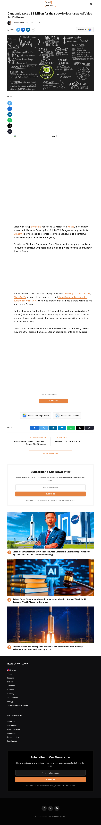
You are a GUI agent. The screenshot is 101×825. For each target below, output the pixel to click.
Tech (9, 674)
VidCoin (86, 293)
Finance (10, 678)
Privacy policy (13, 737)
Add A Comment (50, 453)
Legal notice (12, 741)
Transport (11, 686)
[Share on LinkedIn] (28, 30)
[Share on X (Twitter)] (18, 30)
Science (10, 690)
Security (10, 694)
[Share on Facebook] (23, 30)
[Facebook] (9, 108)
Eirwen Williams (18, 23)
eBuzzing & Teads (73, 293)
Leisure (10, 682)
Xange (71, 227)
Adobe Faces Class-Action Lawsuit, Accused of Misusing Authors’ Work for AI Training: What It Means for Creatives (49, 600)
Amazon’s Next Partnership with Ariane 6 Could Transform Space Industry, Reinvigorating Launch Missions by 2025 (48, 648)
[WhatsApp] (9, 120)
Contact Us (11, 733)
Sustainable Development (17, 705)
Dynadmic (36, 227)
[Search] (91, 4)
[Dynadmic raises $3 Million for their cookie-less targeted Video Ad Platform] (50, 63)
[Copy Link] (9, 131)
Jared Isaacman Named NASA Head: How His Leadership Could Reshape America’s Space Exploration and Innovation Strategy (51, 553)
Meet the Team (13, 729)
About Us (11, 721)
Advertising (12, 725)
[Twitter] (9, 103)
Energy (10, 701)
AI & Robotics (12, 697)
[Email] (9, 125)
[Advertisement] (53, 113)
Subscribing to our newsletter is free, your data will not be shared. (50, 500)
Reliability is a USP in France (67, 441)
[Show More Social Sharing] (33, 30)
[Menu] (10, 4)
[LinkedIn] (9, 114)
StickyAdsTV (20, 297)
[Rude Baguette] (50, 4)
